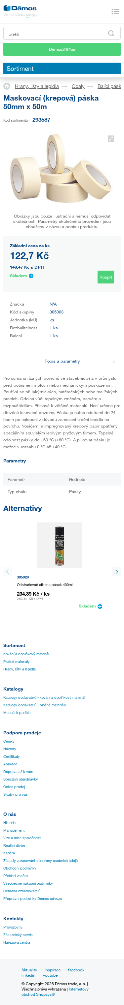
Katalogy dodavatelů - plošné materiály (34, 705)
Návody (9, 749)
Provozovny (12, 927)
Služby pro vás (15, 794)
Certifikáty (11, 756)
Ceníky (9, 741)
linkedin (28, 975)
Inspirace (53, 969)
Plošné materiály (16, 661)
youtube (50, 975)
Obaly (78, 86)
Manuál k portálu (16, 712)
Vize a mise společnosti (22, 838)
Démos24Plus (62, 49)
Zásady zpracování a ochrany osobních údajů (40, 860)
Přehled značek (15, 875)
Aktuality (29, 969)
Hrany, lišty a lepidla (37, 86)
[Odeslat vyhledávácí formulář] (111, 33)
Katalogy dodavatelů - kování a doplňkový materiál (44, 697)
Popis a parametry (62, 361)
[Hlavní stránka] (9, 85)
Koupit (106, 277)
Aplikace (10, 764)
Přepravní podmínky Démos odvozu (32, 898)
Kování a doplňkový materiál (26, 654)
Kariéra (9, 853)
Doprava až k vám (18, 771)
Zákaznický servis (18, 934)
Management (13, 830)
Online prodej (14, 786)
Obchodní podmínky (19, 868)
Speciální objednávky (20, 779)
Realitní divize (14, 845)
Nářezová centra (16, 942)
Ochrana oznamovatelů (21, 891)
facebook (76, 969)
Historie (9, 822)
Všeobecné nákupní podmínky (28, 883)
